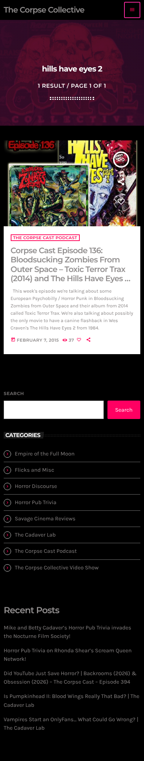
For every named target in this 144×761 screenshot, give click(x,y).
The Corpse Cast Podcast (45, 237)
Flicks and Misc (34, 470)
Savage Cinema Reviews (45, 518)
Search (14, 394)
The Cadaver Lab (35, 534)
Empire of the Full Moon (45, 453)
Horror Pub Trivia (35, 502)
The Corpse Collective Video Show (57, 567)
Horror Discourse (36, 486)
